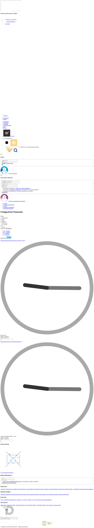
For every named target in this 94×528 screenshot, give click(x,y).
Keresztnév (4, 182)
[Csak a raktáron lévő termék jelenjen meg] (1, 215)
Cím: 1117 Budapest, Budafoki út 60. (9, 499)
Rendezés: (3, 228)
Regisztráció (6, 118)
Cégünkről (5, 124)
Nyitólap (5, 203)
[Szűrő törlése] (2, 215)
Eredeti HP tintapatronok (6, 494)
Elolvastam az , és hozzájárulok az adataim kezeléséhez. (21, 189)
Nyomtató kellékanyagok (8, 204)
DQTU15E (4, 223)
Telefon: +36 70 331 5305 (33, 499)
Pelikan (5, 127)
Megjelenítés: (4, 238)
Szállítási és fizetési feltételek (19, 489)
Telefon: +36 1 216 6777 (22, 499)
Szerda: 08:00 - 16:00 (23, 505)
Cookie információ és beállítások (86, 489)
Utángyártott (5, 217)
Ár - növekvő (6, 233)
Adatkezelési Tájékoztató (63, 489)
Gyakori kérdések (29, 489)
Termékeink (5, 122)
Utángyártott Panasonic (8, 208)
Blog (4, 126)
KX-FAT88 (4, 224)
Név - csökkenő (6, 232)
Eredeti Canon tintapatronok (29, 494)
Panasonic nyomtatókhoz (8, 207)
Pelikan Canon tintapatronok (41, 494)
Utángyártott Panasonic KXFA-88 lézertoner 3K (11, 341)
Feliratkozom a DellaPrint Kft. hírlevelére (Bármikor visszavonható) (18, 191)
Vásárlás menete (9, 489)
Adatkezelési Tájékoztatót (15, 189)
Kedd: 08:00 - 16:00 (14, 505)
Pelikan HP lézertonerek (63, 494)
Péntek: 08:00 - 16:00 (44, 505)
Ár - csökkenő (6, 234)
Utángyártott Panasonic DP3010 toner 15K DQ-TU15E (13, 240)
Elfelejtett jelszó (9, 163)
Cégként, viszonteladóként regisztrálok (16, 201)
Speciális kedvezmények (39, 489)
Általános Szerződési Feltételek (51, 489)
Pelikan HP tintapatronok (17, 494)
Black (3, 227)
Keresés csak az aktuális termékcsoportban (29, 147)
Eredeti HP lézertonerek (53, 494)
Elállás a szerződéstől (74, 489)
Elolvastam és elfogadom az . (16, 188)
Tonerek (5, 206)
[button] (8, 136)
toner (3, 220)
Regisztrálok (4, 192)
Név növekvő (8, 228)
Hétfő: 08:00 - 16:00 (5, 505)
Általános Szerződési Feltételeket (23, 188)
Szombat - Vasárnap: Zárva (55, 505)
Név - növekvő (6, 231)
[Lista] (10, 238)
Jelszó (3, 161)
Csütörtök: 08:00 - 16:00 (33, 505)
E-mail (3, 160)
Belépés (5, 119)
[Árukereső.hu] (47, 525)
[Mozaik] (8, 238)
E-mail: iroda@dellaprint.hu (46, 499)
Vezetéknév (4, 181)
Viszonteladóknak (7, 125)
